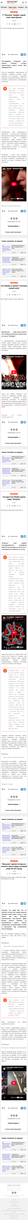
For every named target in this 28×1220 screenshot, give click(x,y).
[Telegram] (25, 54)
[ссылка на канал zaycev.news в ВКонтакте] (11, 219)
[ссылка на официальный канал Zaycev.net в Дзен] (13, 1193)
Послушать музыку (14, 1201)
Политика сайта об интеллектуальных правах (14, 1214)
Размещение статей (14, 1216)
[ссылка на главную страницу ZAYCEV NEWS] (12, 2)
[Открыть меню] (1, 2)
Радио (14, 1203)
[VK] (22, 54)
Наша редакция (14, 1205)
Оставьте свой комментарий (13, 232)
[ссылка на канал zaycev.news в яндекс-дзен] (14, 219)
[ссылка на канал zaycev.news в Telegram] (17, 219)
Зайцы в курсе (13, 7)
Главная (14, 1199)
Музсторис (4, 7)
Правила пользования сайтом (14, 1208)
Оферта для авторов (14, 1218)
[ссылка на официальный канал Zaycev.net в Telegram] (15, 1193)
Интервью (21, 7)
